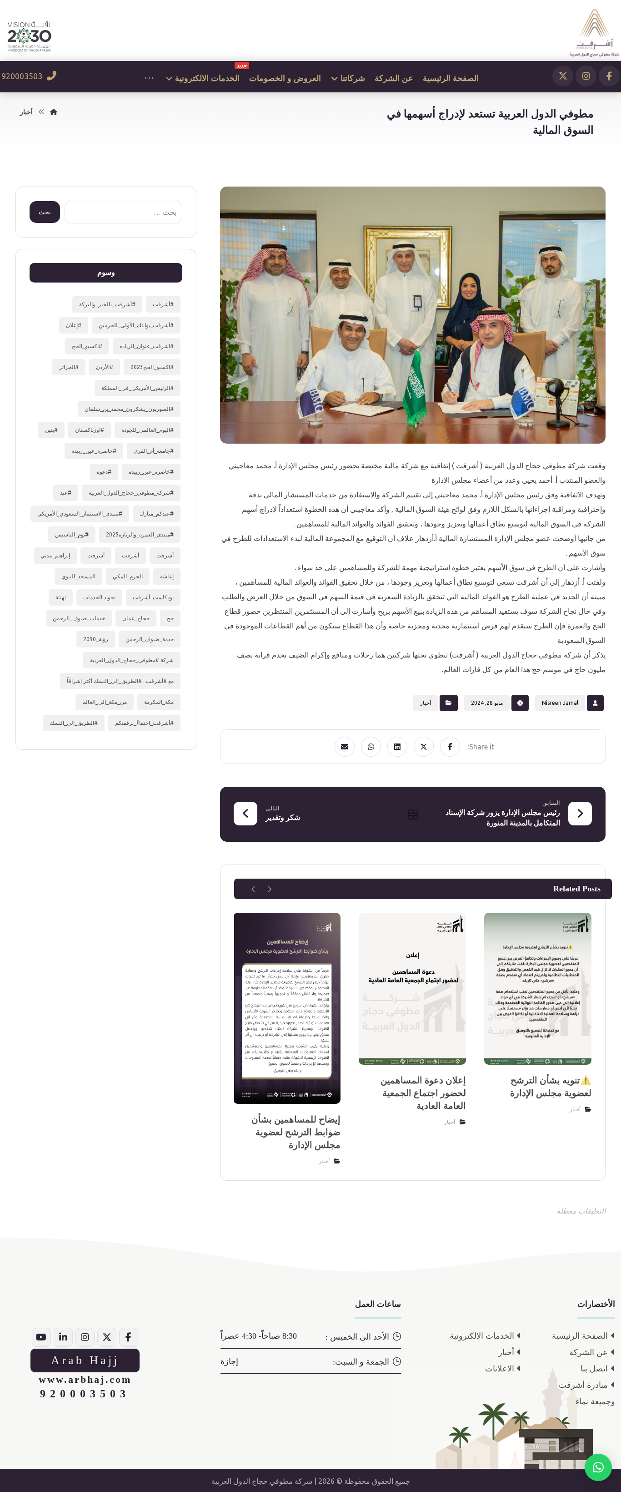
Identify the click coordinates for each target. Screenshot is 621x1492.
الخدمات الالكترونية (482, 1335)
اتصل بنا (594, 1368)
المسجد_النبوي (78, 576)
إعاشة (167, 576)
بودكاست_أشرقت (153, 597)
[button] (609, 76)
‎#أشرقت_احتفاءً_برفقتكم (144, 723)
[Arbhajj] (595, 33)
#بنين (51, 430)
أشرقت (165, 555)
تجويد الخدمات (99, 597)
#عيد (65, 493)
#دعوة (104, 472)
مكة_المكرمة (159, 702)
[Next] (253, 889)
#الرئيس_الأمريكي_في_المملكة (137, 388)
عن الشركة (588, 1352)
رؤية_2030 (95, 639)
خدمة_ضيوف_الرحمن (149, 639)
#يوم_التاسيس (72, 534)
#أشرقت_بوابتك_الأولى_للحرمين (136, 325)
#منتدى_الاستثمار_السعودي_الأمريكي (79, 513)
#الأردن (104, 367)
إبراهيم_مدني (55, 555)
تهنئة (60, 597)
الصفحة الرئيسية (580, 1335)
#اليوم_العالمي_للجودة (147, 430)
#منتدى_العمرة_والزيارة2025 (140, 534)
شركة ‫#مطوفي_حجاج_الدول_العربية (132, 660)
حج (170, 618)
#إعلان (73, 325)
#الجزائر (69, 367)
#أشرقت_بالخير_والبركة (107, 304)
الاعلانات (499, 1368)
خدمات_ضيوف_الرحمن (79, 618)
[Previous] (269, 889)
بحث (45, 212)
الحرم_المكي (128, 576)
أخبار (425, 703)
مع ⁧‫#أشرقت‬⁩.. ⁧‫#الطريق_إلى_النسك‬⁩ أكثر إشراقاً (120, 681)
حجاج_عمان (136, 618)
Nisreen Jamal (560, 703)
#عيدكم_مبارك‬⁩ (157, 513)
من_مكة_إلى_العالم (104, 702)
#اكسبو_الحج (87, 346)
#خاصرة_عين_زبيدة (93, 451)
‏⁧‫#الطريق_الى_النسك (74, 723)
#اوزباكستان (89, 430)
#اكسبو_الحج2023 (152, 367)
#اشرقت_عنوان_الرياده (147, 346)
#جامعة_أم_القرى (154, 451)
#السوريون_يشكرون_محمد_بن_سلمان (129, 409)
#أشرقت (163, 304)
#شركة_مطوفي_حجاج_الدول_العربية (131, 493)
